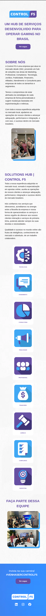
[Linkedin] (16, 604)
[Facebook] (30, 604)
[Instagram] (23, 604)
